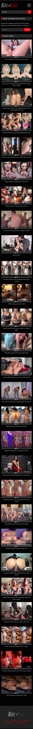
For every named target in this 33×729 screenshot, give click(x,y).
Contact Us (10, 722)
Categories (26, 720)
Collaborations (21, 722)
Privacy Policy (15, 720)
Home (5, 720)
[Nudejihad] (13, 5)
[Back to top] (27, 724)
